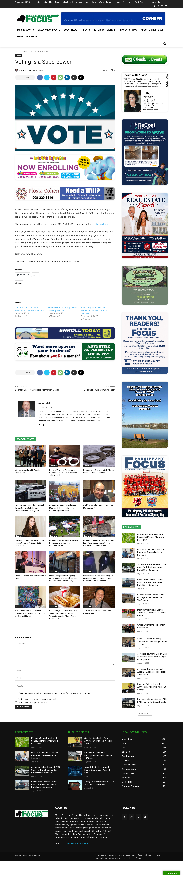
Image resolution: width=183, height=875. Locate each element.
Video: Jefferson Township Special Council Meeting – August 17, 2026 (152, 641)
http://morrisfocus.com (46, 407)
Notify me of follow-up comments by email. (37, 699)
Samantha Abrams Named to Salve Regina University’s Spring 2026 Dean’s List (29, 543)
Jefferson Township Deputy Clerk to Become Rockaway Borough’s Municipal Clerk (152, 657)
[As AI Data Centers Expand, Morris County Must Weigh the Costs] (75, 771)
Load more (143, 713)
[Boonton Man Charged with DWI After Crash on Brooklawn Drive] (99, 456)
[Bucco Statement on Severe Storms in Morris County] (30, 562)
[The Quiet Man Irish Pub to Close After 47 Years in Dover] (75, 785)
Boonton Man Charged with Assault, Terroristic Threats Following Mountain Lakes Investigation (30, 507)
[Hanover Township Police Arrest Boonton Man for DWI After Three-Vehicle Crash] (65, 456)
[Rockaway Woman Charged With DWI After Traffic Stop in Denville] (128, 703)
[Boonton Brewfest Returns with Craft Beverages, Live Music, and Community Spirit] (65, 526)
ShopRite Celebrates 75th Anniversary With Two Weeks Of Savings (151, 687)
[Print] (74, 77)
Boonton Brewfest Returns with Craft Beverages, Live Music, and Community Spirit (64, 543)
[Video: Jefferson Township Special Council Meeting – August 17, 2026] (128, 642)
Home (17, 51)
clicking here (101, 224)
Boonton (25, 51)
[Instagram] (154, 6)
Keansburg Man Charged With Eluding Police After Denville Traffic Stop (150, 597)
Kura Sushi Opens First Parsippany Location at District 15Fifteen (98, 755)
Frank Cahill (26, 70)
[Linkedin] (67, 77)
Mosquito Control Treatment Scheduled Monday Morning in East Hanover (150, 537)
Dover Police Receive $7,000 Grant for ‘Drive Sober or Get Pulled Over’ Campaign (150, 582)
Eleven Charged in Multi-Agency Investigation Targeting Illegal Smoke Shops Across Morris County (64, 578)
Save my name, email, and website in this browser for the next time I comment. (55, 693)
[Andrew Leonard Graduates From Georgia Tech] (99, 597)
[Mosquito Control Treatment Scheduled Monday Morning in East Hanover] (128, 538)
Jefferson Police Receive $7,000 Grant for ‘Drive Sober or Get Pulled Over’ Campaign (151, 567)
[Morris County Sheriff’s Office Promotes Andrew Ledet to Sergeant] (128, 553)
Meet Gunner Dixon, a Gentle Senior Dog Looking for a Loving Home (151, 613)
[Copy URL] (81, 77)
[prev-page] (17, 625)
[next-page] (21, 625)
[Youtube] (166, 6)
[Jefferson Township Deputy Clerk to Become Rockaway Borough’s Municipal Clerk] (128, 657)
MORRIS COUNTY (131, 527)
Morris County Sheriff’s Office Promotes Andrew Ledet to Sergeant (150, 552)
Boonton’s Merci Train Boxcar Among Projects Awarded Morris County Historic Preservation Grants (98, 543)
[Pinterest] (53, 77)
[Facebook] (150, 6)
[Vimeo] (162, 6)
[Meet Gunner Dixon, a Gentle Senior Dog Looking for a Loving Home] (128, 613)
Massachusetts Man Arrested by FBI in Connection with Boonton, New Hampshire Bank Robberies (98, 578)
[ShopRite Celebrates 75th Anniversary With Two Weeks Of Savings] (128, 688)
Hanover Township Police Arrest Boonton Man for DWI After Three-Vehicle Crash (63, 472)
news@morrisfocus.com (77, 843)
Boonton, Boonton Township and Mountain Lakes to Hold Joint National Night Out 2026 (62, 507)
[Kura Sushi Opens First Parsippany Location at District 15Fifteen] (75, 756)
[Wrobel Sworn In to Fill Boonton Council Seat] (30, 456)
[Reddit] (131, 817)
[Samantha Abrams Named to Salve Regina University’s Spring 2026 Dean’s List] (30, 526)
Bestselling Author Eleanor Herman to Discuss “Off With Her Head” (94, 310)
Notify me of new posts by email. (33, 702)
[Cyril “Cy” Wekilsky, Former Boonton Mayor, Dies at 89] (99, 491)
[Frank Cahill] (17, 70)
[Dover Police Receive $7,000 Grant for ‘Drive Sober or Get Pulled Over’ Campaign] (128, 583)
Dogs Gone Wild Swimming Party (99, 390)
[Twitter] (158, 6)
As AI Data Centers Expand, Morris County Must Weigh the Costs (98, 770)
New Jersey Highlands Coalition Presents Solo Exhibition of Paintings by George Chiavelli (30, 613)
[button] (164, 43)
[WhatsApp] (60, 77)
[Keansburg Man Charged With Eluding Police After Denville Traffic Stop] (128, 598)
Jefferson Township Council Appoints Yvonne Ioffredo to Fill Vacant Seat (151, 672)
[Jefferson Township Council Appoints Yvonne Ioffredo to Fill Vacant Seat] (128, 672)
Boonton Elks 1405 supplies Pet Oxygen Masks (37, 390)
